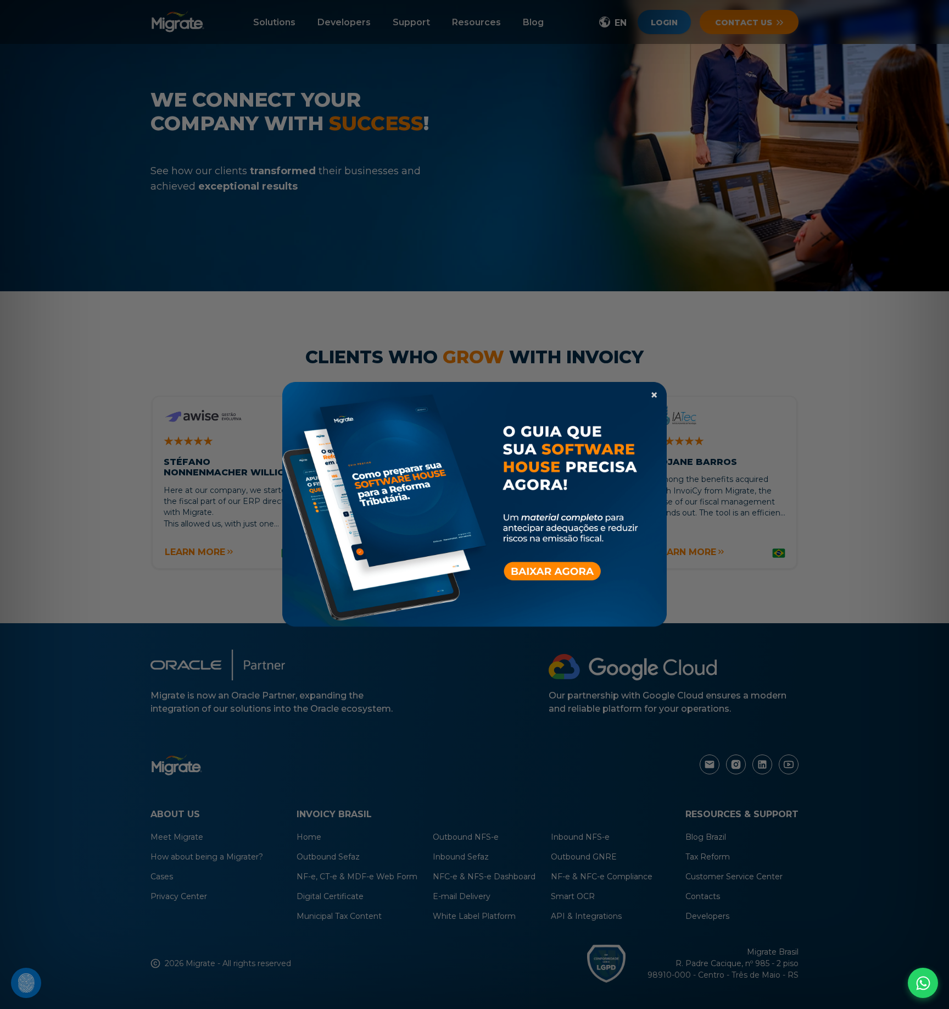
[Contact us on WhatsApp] (923, 983)
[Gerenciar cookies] (26, 983)
